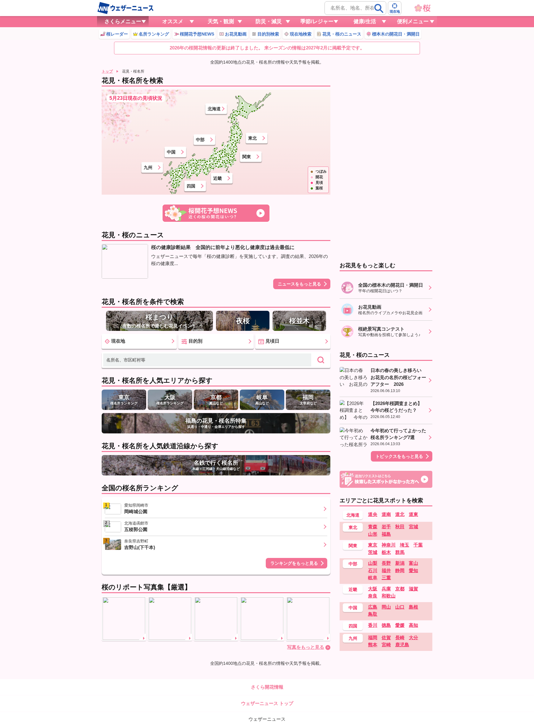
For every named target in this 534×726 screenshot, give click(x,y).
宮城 (413, 526)
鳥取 (372, 614)
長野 (386, 563)
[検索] (379, 8)
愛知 (413, 570)
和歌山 (389, 595)
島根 (413, 607)
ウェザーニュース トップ (267, 703)
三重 (386, 577)
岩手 (386, 526)
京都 (400, 588)
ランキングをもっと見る (294, 563)
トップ (107, 71)
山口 (400, 607)
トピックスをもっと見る (399, 456)
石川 (372, 570)
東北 (252, 138)
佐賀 (386, 637)
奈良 (372, 595)
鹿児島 (402, 644)
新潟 (400, 563)
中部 (200, 139)
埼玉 (404, 544)
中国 (171, 152)
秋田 (400, 526)
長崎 (400, 637)
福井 (386, 570)
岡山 (386, 607)
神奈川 (389, 544)
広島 (372, 607)
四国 (191, 186)
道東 (413, 514)
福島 (386, 534)
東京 (372, 544)
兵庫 (386, 588)
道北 (400, 514)
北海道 (214, 108)
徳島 (386, 625)
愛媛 (400, 625)
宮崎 (386, 644)
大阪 (372, 588)
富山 (413, 563)
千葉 (418, 544)
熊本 (372, 644)
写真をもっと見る (305, 647)
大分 (413, 637)
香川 (372, 625)
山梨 (372, 563)
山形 (372, 534)
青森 (372, 526)
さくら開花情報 (267, 687)
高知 (413, 625)
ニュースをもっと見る (299, 283)
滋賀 (413, 588)
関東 (246, 156)
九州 (148, 167)
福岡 (372, 637)
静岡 (400, 570)
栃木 (386, 552)
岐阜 (372, 577)
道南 (386, 514)
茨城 (372, 552)
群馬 (400, 552)
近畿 (217, 178)
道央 (372, 514)
